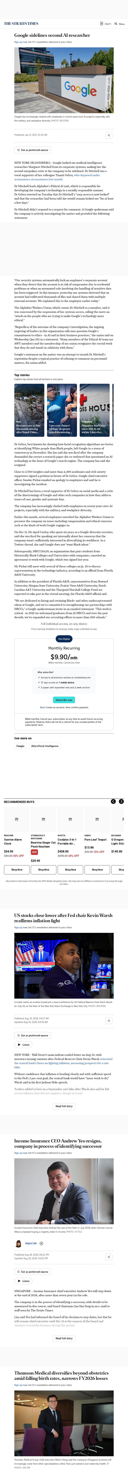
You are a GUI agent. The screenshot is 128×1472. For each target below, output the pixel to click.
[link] (21, 24)
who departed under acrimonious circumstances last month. (57, 177)
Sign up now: (20, 41)
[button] (105, 23)
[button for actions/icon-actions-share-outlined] (108, 135)
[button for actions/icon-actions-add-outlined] (41, 1244)
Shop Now (16, 869)
